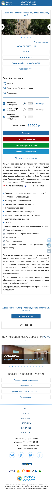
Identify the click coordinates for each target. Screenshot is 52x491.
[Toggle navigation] (48, 3)
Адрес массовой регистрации (26, 380)
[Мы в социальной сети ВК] (12, 455)
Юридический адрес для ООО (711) (26, 63)
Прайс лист (26, 433)
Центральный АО (26, 57)
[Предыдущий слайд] (3, 27)
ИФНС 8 (26, 52)
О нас (26, 409)
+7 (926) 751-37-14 (30, 442)
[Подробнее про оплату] (12, 470)
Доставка (26, 423)
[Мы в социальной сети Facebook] (40, 455)
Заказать (26, 133)
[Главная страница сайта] (26, 478)
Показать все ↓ (26, 397)
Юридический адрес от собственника (26, 391)
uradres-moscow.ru (30, 448)
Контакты (26, 428)
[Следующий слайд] (48, 27)
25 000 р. (40, 104)
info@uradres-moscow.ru (29, 4)
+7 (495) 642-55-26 (28, 2)
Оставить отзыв (26, 316)
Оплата (26, 413)
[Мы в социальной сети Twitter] (31, 455)
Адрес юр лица (26, 386)
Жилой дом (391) (26, 69)
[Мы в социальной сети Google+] (21, 455)
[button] (21, 37)
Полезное (26, 418)
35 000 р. (40, 110)
